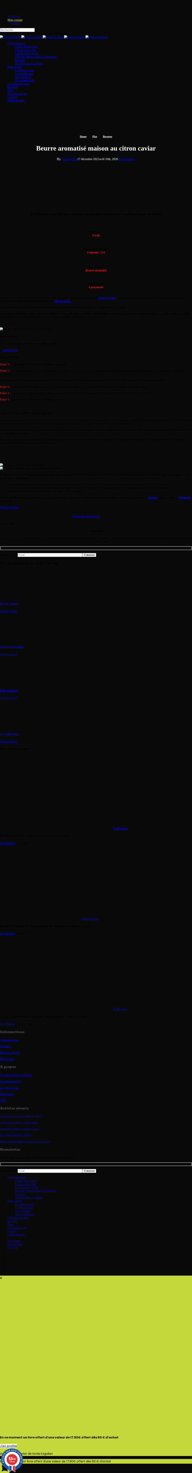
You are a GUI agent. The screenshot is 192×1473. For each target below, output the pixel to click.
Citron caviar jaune (26, 1180)
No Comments (126, 159)
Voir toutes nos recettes (86, 516)
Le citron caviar (9, 1087)
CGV (3, 1100)
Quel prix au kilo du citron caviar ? (20, 1116)
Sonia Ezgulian (107, 297)
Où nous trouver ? (10, 1081)
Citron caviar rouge (26, 1187)
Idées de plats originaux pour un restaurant (25, 1141)
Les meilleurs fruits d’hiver (16, 1135)
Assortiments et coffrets (29, 1197)
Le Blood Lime (24, 1207)
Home (83, 136)
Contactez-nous (9, 1039)
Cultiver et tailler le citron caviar (19, 1122)
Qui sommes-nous (18, 1217)
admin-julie (69, 159)
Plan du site (7, 1058)
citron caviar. (62, 301)
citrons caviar (10, 349)
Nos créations (23, 1211)
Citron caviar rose (25, 1184)
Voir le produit (8, 611)
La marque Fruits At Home (16, 1075)
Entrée (85, 919)
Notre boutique (16, 1177)
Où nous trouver (17, 1227)
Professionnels (16, 1234)
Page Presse (7, 1094)
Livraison (5, 1046)
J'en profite (8, 1446)
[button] (9, 507)
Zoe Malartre (7, 843)
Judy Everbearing (11, 647)
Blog (10, 1224)
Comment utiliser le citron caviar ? (20, 1128)
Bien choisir (15, 1201)
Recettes (107, 136)
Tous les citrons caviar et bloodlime (36, 1190)
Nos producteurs (24, 1214)
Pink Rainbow (9, 690)
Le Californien (9, 734)
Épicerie (20, 1194)
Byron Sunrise (9, 603)
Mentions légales (10, 1052)
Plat (94, 136)
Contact (12, 1231)
